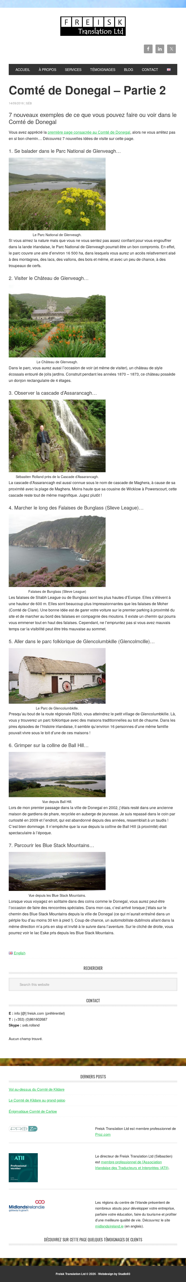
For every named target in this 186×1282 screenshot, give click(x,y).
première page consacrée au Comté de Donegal (89, 132)
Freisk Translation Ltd (93, 26)
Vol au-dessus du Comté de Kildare (36, 1089)
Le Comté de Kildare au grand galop (37, 1100)
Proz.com (103, 1134)
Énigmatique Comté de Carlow (33, 1111)
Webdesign (105, 1274)
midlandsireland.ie (109, 1225)
